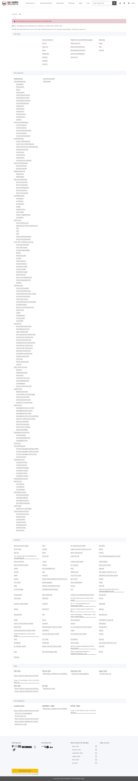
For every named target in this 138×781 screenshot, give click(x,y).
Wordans (17, 657)
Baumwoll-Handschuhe (23, 351)
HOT (72, 589)
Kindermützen (20, 155)
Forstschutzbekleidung (21, 122)
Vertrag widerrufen (25, 771)
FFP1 (17, 228)
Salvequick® (103, 627)
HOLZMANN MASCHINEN (50, 589)
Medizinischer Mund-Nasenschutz (27, 225)
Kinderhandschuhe (22, 149)
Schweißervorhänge (22, 468)
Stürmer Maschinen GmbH (50, 634)
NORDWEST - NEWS (48, 706)
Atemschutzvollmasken (23, 239)
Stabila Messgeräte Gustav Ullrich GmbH (24, 635)
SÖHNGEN (45, 630)
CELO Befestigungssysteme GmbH (109, 556)
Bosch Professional (76, 552)
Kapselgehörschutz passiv (24, 410)
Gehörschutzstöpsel (22, 421)
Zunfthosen (19, 201)
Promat (73, 623)
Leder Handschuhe (22, 332)
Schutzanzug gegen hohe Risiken (26, 454)
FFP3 (17, 234)
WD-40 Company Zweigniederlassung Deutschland (82, 647)
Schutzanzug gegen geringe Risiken (27, 449)
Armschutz (19, 359)
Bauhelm (19, 370)
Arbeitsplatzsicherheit (21, 478)
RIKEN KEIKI (17, 627)
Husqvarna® (18, 595)
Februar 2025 (46, 671)
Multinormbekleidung (21, 163)
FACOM (16, 572)
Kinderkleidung (19, 138)
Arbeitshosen (20, 108)
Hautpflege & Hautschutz (22, 432)
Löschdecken (20, 487)
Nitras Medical (75, 620)
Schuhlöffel (19, 321)
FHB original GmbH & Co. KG (108, 572)
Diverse (44, 565)
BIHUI (44, 552)
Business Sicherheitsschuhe (25, 307)
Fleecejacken (20, 87)
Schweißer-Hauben (22, 476)
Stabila (101, 630)
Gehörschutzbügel (22, 429)
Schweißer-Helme (21, 473)
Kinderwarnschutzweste (23, 160)
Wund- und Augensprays (24, 277)
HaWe (101, 582)
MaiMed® (102, 603)
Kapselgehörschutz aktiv (23, 413)
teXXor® (101, 639)
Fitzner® (45, 575)
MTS (43, 614)
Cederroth (45, 556)
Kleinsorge (17, 598)
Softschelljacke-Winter (23, 95)
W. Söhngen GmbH (20, 646)
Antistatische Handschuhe (24, 345)
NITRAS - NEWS (75, 706)
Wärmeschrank (21, 274)
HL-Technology (18, 589)
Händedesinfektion (22, 497)
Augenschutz (18, 389)
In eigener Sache (19, 706)
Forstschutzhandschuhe (23, 130)
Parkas (18, 89)
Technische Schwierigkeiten (80, 674)
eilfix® (16, 568)
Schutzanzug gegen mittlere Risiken (27, 451)
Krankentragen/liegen (23, 250)
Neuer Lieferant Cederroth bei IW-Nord (26, 676)
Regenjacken (20, 176)
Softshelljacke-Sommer (23, 100)
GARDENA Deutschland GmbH (108, 575)
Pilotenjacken (20, 92)
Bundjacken (20, 84)
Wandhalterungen (22, 272)
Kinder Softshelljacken (23, 141)
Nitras (44, 620)
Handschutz (17, 323)
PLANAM (45, 623)
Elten (72, 568)
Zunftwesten (20, 204)
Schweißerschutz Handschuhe (25, 342)
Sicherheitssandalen (22, 288)
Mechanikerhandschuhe (23, 326)
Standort (45, 60)
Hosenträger (20, 212)
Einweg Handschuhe (22, 356)
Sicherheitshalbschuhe (23, 291)
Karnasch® (102, 595)
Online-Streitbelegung (78, 53)
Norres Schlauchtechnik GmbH (23, 623)
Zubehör (18, 119)
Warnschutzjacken (22, 185)
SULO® (101, 634)
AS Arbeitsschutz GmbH (78, 545)
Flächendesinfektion (22, 495)
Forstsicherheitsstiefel (23, 136)
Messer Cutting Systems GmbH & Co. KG (82, 610)
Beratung (102, 40)
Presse (44, 43)
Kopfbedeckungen (22, 372)
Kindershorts (20, 157)
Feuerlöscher (20, 484)
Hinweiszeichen (21, 522)
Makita (16, 609)
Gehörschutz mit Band (23, 427)
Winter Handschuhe (22, 361)
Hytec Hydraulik (47, 595)
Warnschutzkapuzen (22, 187)
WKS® (101, 651)
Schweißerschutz (19, 459)
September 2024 (76, 671)
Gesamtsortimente (49, 79)
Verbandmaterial (21, 264)
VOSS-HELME (75, 643)
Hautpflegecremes (22, 440)
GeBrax (16, 579)
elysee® (101, 568)
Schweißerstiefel (21, 304)
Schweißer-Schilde (22, 470)
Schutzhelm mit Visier (23, 378)
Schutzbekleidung (19, 446)
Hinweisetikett (20, 519)
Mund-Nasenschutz (22, 223)
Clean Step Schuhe (22, 299)
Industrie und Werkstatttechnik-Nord (82, 595)
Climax (44, 561)
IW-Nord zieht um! (105, 674)
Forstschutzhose (21, 128)
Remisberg (102, 623)
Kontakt (101, 50)
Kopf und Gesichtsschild (23, 386)
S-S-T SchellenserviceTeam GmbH (81, 627)
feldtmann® (74, 572)
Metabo (101, 609)
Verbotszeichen (21, 527)
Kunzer (101, 598)
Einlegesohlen (20, 315)
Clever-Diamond (19, 561)
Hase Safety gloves (76, 582)
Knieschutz (17, 443)
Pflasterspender (21, 255)
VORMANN (45, 643)
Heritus (73, 586)
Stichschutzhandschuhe (23, 340)
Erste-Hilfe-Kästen (22, 247)
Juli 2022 (45, 686)
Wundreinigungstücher (23, 280)
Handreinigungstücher (23, 438)
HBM (15, 586)
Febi (43, 572)
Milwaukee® (18, 614)
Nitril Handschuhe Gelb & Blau (25, 334)
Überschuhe (20, 310)
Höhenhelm (19, 375)
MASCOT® (45, 609)
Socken (18, 312)
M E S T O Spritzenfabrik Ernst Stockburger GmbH (80, 604)
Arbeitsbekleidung (19, 81)
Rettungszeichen (21, 525)
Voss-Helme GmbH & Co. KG (107, 643)
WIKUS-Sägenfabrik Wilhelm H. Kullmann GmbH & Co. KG (80, 652)
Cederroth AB (75, 556)
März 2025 (17, 671)
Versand (44, 64)
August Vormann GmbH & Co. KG (81, 549)
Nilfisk (16, 620)
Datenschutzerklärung (78, 47)
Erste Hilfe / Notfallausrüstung (23, 242)
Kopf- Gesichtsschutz (20, 367)
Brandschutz (18, 481)
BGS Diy (16, 552)
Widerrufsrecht (75, 43)
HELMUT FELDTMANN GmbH (51, 586)
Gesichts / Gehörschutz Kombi (25, 419)
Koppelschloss (20, 209)
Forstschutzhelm (21, 133)
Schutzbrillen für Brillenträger (25, 394)
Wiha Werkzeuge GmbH (49, 651)
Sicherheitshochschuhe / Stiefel (26, 293)
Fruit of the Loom (76, 575)
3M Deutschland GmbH (21, 545)
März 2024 (17, 686)
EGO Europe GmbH (105, 565)
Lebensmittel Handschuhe (24, 348)
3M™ (44, 545)
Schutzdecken (20, 489)
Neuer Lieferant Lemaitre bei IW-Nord (26, 688)
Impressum (74, 57)
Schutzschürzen (21, 457)
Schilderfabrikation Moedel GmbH (24, 630)
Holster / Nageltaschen (23, 215)
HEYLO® (101, 586)
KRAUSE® (45, 598)
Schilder (18, 258)
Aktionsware (47, 81)
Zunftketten (19, 217)
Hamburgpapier (47, 582)
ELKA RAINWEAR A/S (48, 568)
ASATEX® (102, 545)
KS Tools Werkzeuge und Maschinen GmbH (82, 599)
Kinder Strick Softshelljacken (25, 144)
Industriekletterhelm (22, 380)
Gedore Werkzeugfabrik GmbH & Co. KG (54, 579)
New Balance (103, 614)
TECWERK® (74, 639)
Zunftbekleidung (19, 196)
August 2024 (103, 671)
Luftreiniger (17, 506)
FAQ (100, 47)
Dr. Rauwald (74, 565)
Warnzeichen (20, 530)
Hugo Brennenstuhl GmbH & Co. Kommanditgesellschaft (109, 590)
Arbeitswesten (20, 117)
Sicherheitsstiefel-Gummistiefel (26, 302)
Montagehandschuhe (23, 329)
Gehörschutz (18, 405)
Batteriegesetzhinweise (78, 50)
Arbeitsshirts (20, 111)
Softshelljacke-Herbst (22, 98)
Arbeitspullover (21, 114)
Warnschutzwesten (22, 193)
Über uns (45, 47)
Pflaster (18, 253)
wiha (15, 651)
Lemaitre (45, 603)
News (44, 50)
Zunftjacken (20, 198)
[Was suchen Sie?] (114, 3)
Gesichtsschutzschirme (23, 400)
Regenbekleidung (19, 171)
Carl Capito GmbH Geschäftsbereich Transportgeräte (25, 557)
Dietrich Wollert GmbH (21, 565)
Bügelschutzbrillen (22, 391)
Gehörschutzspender (22, 424)
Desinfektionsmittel (20, 492)
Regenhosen (20, 174)
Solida (72, 630)
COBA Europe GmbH (77, 561)
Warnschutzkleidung (20, 179)
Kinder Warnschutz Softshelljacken (27, 147)
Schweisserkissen (21, 465)
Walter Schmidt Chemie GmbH (51, 646)
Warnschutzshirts (21, 190)
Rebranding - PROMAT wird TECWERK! (55, 674)
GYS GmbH (17, 582)
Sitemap (44, 57)
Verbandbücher (21, 261)
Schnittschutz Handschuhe (24, 337)
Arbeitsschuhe (18, 285)
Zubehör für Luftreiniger (24, 508)
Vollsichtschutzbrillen (23, 397)
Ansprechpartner (47, 40)
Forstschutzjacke (21, 125)
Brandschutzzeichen (22, 514)
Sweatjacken (20, 106)
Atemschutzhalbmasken (23, 236)
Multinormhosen (21, 166)
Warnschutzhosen (22, 182)
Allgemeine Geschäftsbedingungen (82, 40)
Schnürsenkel (20, 318)
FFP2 (17, 231)
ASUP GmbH (17, 549)
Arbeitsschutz (18, 79)
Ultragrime (17, 643)
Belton (101, 549)
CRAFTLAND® (103, 561)
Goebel (101, 579)
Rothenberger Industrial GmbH (52, 627)
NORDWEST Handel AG (106, 620)
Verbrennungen (21, 269)
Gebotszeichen (20, 517)
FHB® (15, 575)
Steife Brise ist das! (49, 688)
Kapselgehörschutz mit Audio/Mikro (27, 416)
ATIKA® (44, 549)
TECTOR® (45, 639)
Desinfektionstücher (22, 500)
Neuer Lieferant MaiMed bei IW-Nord (26, 691)
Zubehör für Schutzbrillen (24, 402)
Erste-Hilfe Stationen (22, 244)
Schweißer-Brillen (21, 462)
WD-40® (101, 646)
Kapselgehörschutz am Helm (25, 408)
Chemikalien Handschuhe (24, 353)
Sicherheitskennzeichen (21, 511)
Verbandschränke (21, 266)
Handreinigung (21, 435)
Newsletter (45, 53)
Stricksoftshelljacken (22, 103)
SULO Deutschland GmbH (79, 634)
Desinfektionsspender (23, 503)
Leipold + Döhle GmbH (21, 603)
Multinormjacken (21, 168)
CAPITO (101, 552)
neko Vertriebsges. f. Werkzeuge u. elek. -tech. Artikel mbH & (83, 615)
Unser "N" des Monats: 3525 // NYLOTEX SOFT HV (26, 681)
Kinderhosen (20, 152)
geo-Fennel (74, 579)
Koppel (18, 206)
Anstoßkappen (20, 383)
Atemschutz (17, 220)
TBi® (15, 639)
